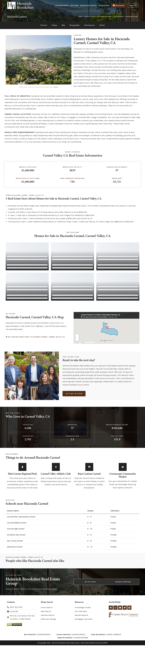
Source (56, 87)
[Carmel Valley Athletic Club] (56, 467)
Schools (102, 25)
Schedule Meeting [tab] (123, 582)
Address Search (48, 615)
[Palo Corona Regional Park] (22, 467)
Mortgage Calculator (84, 619)
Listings (54, 25)
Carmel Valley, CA (125, 49)
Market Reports (81, 615)
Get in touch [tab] (90, 582)
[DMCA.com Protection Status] (14, 624)
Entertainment (89, 25)
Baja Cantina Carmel (89, 474)
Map (63, 25)
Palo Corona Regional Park (22, 474)
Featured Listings (48, 619)
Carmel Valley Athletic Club (56, 474)
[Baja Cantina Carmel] (89, 467)
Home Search (47, 607)
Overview (43, 25)
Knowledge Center (83, 607)
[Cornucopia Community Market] (123, 467)
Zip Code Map (81, 611)
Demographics (74, 25)
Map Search (46, 611)
